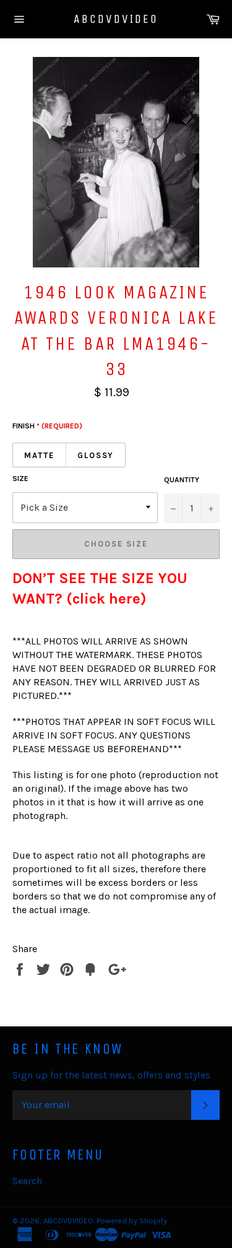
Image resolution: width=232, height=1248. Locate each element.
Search (27, 1181)
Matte (39, 455)
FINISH (47, 426)
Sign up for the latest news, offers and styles (111, 1075)
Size (20, 478)
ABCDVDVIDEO (116, 19)
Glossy (95, 455)
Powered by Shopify (132, 1220)
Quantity (181, 479)
